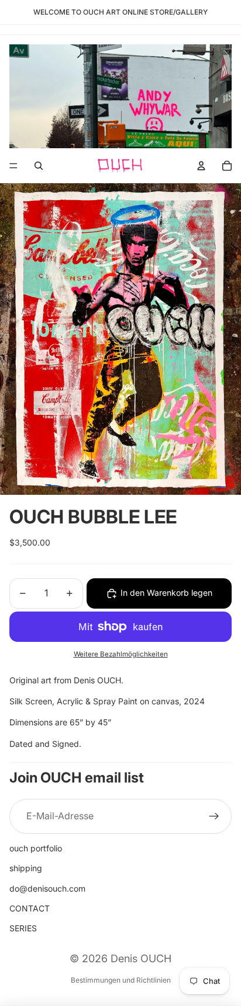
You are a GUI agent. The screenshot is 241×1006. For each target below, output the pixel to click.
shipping (25, 868)
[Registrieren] (214, 816)
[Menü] (13, 165)
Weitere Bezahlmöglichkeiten (121, 654)
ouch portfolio (35, 848)
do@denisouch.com (47, 888)
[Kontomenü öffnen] (201, 166)
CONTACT (29, 908)
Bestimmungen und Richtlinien (121, 980)
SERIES (23, 928)
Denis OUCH (141, 958)
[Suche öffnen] (38, 166)
